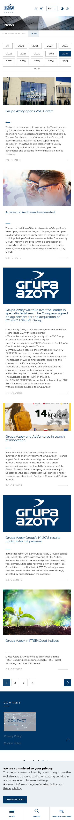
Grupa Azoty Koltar (14, 33)
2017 (9, 61)
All (7, 45)
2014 (51, 61)
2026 (21, 45)
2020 (37, 53)
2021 (23, 53)
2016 (22, 61)
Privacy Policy (12, 788)
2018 (65, 53)
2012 (37, 69)
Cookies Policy (48, 784)
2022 (9, 53)
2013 (65, 61)
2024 (50, 45)
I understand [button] (15, 799)
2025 (35, 45)
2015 (37, 61)
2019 (51, 53)
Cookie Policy (12, 743)
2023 (65, 45)
